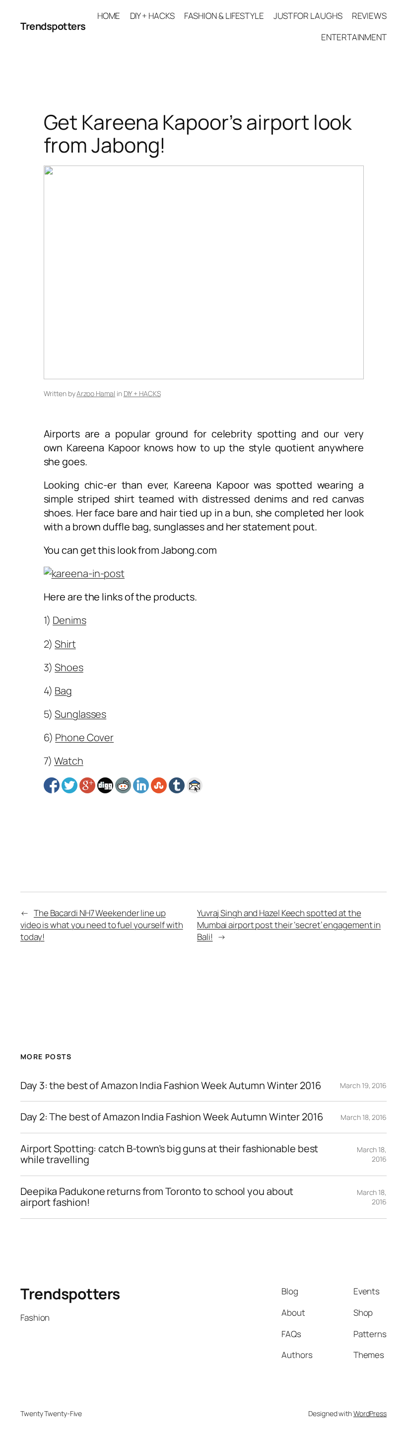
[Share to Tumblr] (177, 785)
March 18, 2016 (363, 1117)
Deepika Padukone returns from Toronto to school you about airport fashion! (156, 1197)
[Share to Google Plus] (87, 785)
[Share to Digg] (105, 785)
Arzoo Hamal (95, 393)
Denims (69, 620)
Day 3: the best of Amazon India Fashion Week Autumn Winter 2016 (170, 1085)
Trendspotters (53, 26)
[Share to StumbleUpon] (159, 785)
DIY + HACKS (142, 393)
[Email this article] (195, 785)
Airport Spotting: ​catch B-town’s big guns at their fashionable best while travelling (169, 1154)
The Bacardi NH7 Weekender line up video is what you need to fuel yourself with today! (101, 924)
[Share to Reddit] (123, 785)
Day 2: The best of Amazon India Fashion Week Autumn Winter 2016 (171, 1116)
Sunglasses (80, 714)
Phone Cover (84, 737)
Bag (63, 690)
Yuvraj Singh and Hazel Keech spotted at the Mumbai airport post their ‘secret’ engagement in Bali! (289, 924)
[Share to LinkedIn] (141, 785)
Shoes (69, 667)
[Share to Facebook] (52, 785)
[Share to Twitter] (69, 785)
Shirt (65, 644)
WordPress (370, 1413)
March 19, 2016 (363, 1085)
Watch (68, 760)
